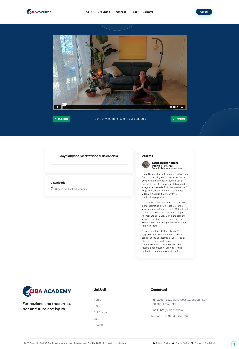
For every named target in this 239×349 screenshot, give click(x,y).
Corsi (89, 11)
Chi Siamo (104, 11)
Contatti (148, 11)
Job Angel (121, 11)
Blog (135, 11)
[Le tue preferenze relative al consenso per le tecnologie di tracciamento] (234, 344)
